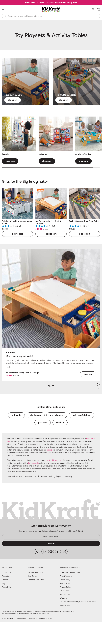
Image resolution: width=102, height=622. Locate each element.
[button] (3, 9)
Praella (50, 618)
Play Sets (42, 422)
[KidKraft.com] (50, 9)
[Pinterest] (65, 551)
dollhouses (35, 415)
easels (49, 450)
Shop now (12, 100)
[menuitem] (93, 9)
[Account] (93, 9)
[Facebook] (37, 551)
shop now (10, 161)
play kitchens (56, 415)
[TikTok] (58, 551)
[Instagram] (44, 551)
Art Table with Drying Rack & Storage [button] (48, 222)
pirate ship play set (54, 460)
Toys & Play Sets (13, 94)
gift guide (16, 415)
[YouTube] (51, 551)
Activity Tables (83, 154)
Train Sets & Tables (65, 94)
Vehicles (43, 154)
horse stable (33, 463)
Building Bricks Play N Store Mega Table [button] (17, 222)
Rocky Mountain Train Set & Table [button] (84, 221)
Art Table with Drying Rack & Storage (22, 372)
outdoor (60, 422)
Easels (5, 154)
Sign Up (51, 543)
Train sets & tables (81, 415)
